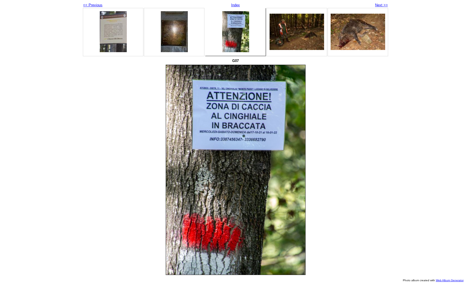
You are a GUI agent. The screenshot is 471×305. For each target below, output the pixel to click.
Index (235, 5)
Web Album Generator (450, 280)
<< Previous (92, 5)
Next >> (381, 5)
